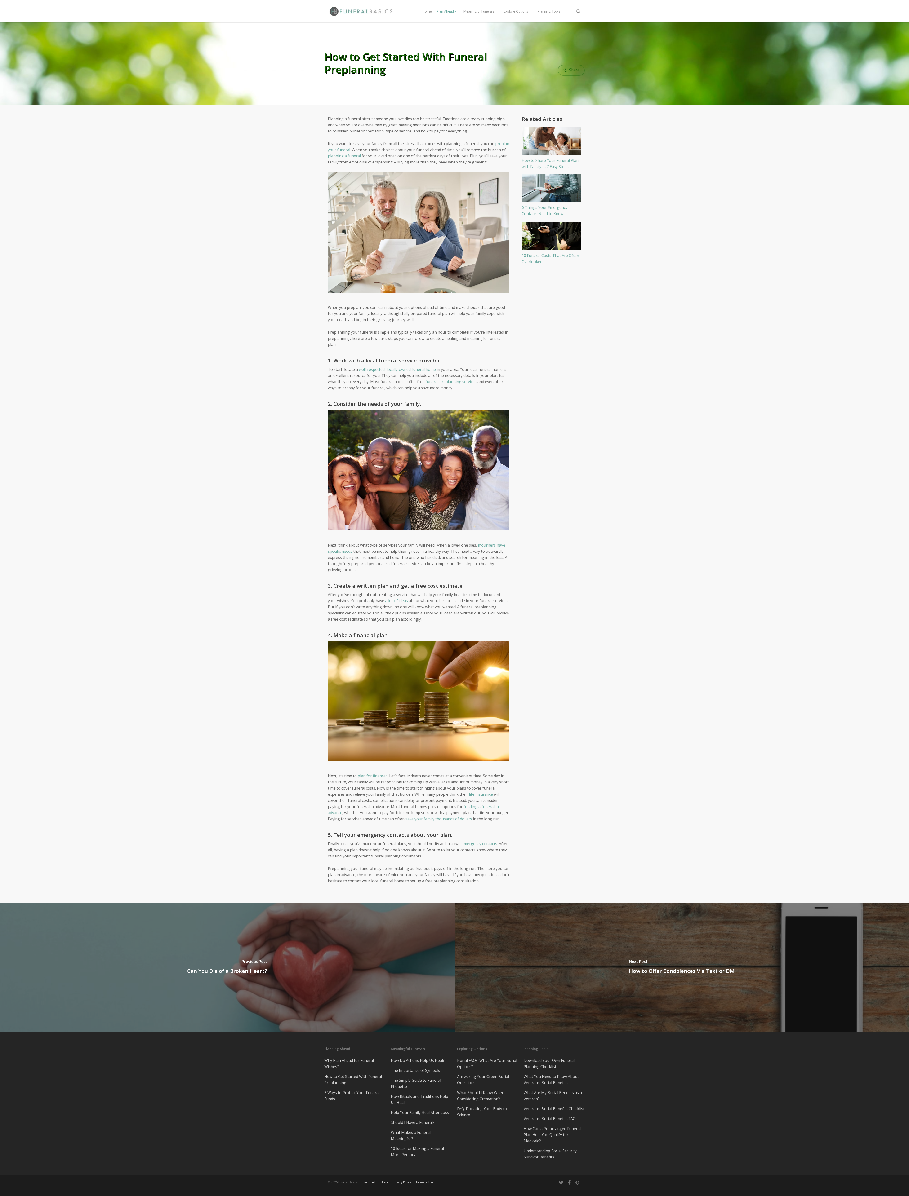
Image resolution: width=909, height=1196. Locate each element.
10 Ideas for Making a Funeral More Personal (417, 1151)
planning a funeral (344, 156)
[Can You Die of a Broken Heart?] (227, 967)
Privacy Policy (402, 1182)
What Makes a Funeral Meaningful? (411, 1135)
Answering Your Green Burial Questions (483, 1079)
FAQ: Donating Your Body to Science (482, 1111)
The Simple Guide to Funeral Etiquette (416, 1083)
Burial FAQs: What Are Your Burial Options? (487, 1063)
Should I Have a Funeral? (412, 1122)
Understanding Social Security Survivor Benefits (550, 1154)
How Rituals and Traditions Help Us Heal (419, 1099)
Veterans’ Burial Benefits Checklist (554, 1108)
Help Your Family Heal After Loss (420, 1112)
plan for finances (373, 775)
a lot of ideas (396, 600)
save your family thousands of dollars (438, 818)
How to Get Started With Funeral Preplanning (353, 1079)
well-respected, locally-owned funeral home (397, 369)
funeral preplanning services (451, 381)
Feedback (369, 1182)
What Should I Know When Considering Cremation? (480, 1095)
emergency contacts (479, 843)
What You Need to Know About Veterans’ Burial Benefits (551, 1079)
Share (384, 1182)
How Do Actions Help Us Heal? (418, 1060)
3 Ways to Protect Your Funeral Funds (351, 1095)
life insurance (481, 794)
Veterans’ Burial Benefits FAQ (550, 1118)
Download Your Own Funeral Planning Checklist (549, 1063)
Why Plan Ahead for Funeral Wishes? (349, 1063)
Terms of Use (425, 1182)
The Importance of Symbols (415, 1070)
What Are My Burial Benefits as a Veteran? (553, 1095)
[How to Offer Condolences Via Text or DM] (681, 967)
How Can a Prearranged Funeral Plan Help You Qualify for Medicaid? (552, 1134)
